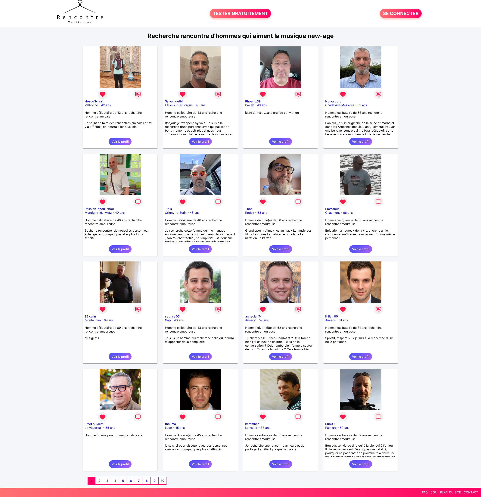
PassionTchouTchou (99, 209)
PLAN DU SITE (450, 492)
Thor (248, 209)
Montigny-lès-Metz (98, 212)
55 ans (110, 428)
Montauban (93, 320)
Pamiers (331, 428)
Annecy (250, 320)
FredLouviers (94, 424)
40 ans (120, 212)
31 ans (343, 320)
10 (162, 481)
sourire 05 (172, 316)
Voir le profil (120, 141)
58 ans (262, 212)
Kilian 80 (331, 316)
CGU (433, 492)
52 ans (263, 320)
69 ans (108, 320)
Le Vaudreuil (93, 428)
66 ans (348, 212)
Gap (168, 320)
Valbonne (91, 105)
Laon (168, 428)
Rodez (249, 212)
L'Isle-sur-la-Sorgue (179, 105)
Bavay (249, 105)
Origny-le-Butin (176, 212)
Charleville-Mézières (339, 105)
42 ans (106, 105)
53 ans (362, 105)
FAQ (425, 492)
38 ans (265, 428)
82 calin (90, 316)
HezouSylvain (94, 101)
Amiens (330, 320)
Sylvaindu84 (174, 101)
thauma (170, 424)
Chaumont (332, 212)
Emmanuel (332, 209)
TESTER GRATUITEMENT (240, 13)
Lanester (251, 428)
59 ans (344, 428)
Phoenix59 (253, 101)
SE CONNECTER (401, 13)
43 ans (200, 105)
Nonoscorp (333, 101)
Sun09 (330, 424)
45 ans (180, 428)
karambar (252, 424)
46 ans (194, 212)
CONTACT (471, 492)
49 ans (262, 105)
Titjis (168, 209)
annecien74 (253, 316)
